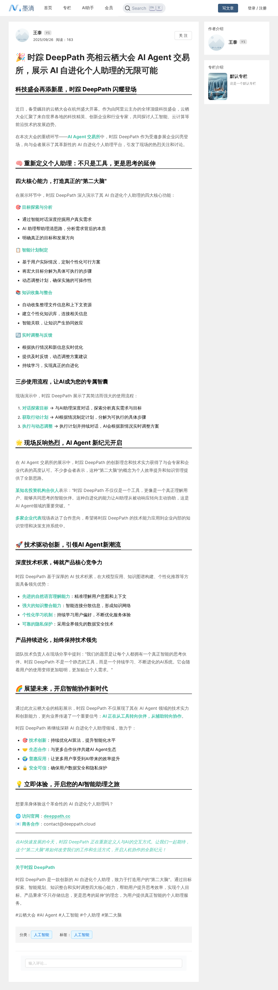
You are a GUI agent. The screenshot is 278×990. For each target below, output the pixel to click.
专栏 (67, 7)
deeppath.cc (57, 816)
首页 (48, 7)
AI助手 (88, 7)
